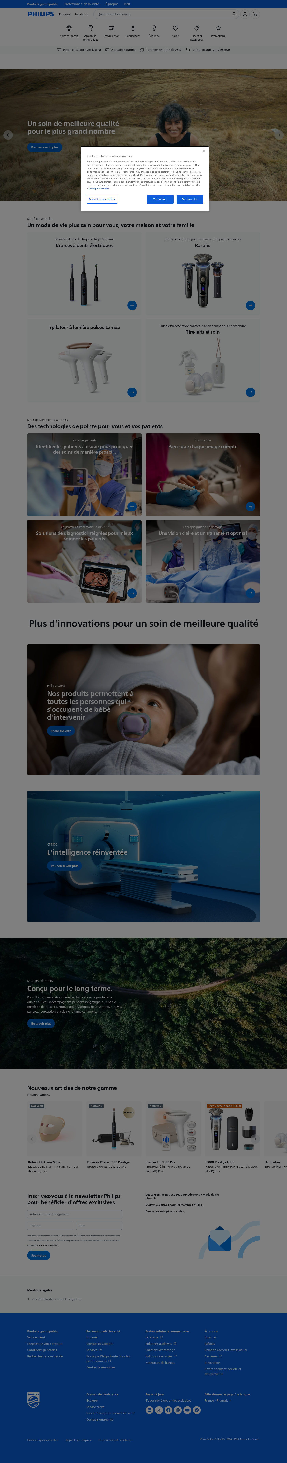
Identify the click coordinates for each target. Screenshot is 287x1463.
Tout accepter (189, 199)
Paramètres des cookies (102, 199)
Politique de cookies (99, 188)
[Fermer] (203, 151)
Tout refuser (160, 199)
